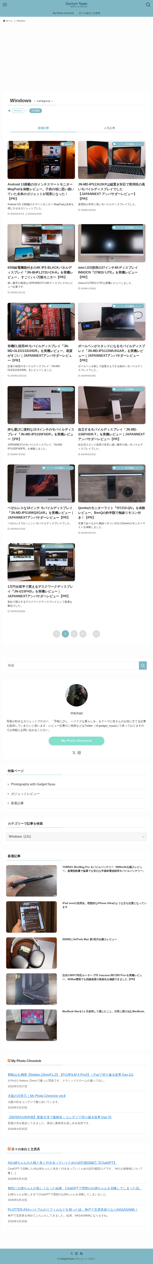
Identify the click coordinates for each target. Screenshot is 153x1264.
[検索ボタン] (148, 5)
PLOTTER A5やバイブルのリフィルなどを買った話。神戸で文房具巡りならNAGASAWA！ (73, 1209)
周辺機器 (35, 110)
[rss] (81, 1253)
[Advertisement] (76, 55)
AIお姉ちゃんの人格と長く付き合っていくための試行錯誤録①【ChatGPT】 (62, 1162)
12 (96, 633)
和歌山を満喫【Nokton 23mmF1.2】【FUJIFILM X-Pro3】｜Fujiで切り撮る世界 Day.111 (70, 1074)
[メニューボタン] (5, 5)
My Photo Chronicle (76, 740)
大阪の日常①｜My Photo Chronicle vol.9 (37, 1096)
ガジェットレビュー (25, 793)
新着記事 (17, 803)
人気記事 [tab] (109, 128)
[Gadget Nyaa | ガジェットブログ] (76, 5)
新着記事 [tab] (43, 128)
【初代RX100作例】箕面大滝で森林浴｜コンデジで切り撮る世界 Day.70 (59, 1117)
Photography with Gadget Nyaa (33, 784)
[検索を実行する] (143, 665)
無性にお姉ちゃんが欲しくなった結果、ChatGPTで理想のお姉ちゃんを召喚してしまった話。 (75, 1188)
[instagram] (79, 753)
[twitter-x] (74, 753)
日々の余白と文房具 (25, 1149)
